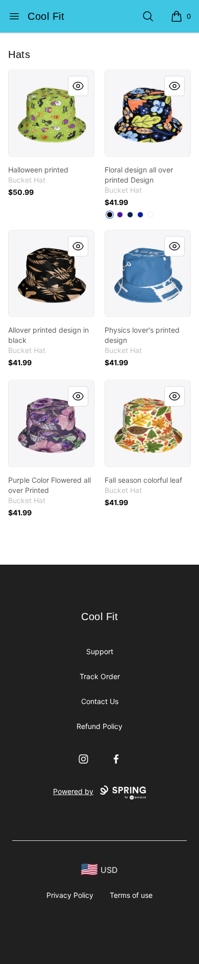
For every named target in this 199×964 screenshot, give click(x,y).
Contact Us (99, 701)
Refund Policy (99, 726)
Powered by (73, 791)
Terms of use (131, 895)
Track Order (100, 676)
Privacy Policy (69, 895)
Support (99, 651)
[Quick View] (78, 86)
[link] (51, 113)
